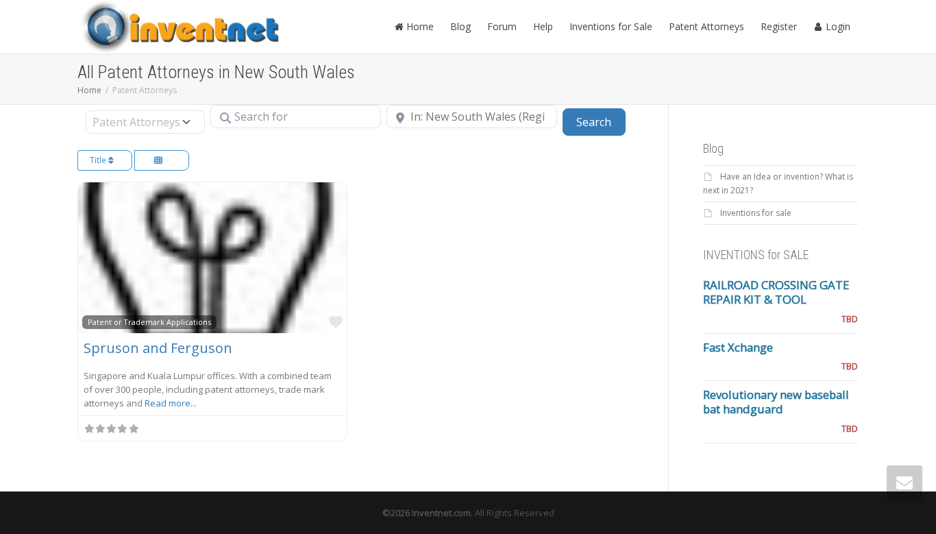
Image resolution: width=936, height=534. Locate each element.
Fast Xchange (738, 347)
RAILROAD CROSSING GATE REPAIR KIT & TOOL (776, 292)
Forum (502, 26)
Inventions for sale (755, 213)
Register (779, 26)
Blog (460, 26)
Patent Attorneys (706, 26)
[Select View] (161, 160)
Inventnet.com (441, 513)
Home (419, 26)
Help (543, 26)
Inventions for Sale (610, 26)
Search (600, 122)
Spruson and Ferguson (158, 348)
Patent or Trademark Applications (149, 322)
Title (99, 160)
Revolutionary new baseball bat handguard (776, 402)
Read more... (171, 403)
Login (836, 26)
